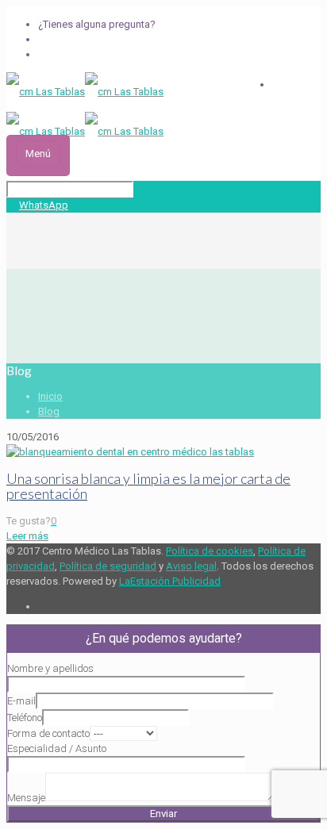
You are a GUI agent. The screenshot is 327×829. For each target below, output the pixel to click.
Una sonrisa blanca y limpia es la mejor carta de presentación (148, 486)
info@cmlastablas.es (87, 54)
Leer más (27, 536)
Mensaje (26, 798)
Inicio (50, 396)
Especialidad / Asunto (56, 748)
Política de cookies (209, 551)
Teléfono (24, 717)
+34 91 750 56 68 (76, 39)
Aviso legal (191, 566)
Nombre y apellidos (50, 668)
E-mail (21, 701)
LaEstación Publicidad (170, 581)
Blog (49, 411)
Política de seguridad (108, 566)
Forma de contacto (48, 733)
